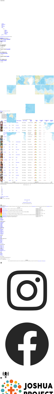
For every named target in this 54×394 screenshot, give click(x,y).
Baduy (4, 157)
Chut (4, 180)
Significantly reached (4, 216)
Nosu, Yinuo (4, 144)
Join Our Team (2, 245)
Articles (1, 232)
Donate (2, 34)
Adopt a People (2, 246)
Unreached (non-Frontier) (5, 210)
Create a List (1, 222)
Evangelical (48, 206)
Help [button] (2, 27)
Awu (16, 159)
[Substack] (1, 263)
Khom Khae (4, 136)
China (9, 130)
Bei (3, 141)
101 (2, 194)
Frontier (7, 56)
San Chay (4, 172)
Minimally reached (4, 213)
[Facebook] (27, 370)
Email (1, 240)
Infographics (1, 229)
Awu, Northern (5, 159)
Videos (1, 230)
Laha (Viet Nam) (18, 154)
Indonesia (10, 157)
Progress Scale (6, 206)
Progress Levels (2, 227)
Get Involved (3, 26)
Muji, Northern (5, 133)
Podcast (1, 241)
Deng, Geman (5, 175)
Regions (1, 225)
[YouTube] (1, 378)
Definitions (6, 30)
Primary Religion (6, 39)
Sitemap (6, 33)
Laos (9, 132)
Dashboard (1, 218)
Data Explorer (2, 219)
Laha (4, 154)
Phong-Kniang (17, 162)
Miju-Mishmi (17, 175)
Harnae (4, 134)
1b (0, 210)
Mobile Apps (1, 231)
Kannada (17, 167)
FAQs (5, 31)
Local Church (1, 233)
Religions (1, 226)
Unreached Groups (3, 53)
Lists (6, 36)
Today (1, 239)
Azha (4, 130)
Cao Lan (17, 172)
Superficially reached (4, 214)
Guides (1, 236)
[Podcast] (6, 378)
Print (0, 242)
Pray (2, 25)
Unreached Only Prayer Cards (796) (27, 202)
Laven (4, 177)
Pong (4, 162)
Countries (1, 224)
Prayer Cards (1, 243)
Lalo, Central (17, 149)
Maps (1, 228)
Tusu (4, 149)
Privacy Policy (6, 32)
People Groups (3, 24)
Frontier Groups (3, 60)
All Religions (8, 36)
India (9, 167)
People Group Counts (2, 250)
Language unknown (18, 141)
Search (3, 23)
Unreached (8, 49)
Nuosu (16, 144)
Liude (4, 139)
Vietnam (10, 154)
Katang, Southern (5, 132)
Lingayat (4, 167)
